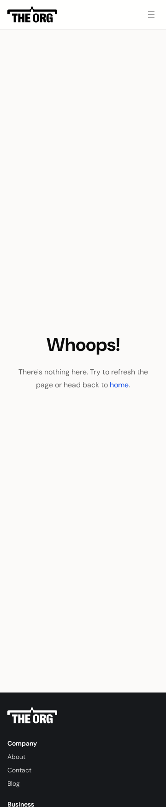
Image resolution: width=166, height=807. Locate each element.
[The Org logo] (32, 715)
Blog (13, 783)
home (119, 385)
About (16, 757)
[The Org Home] (32, 14)
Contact (19, 770)
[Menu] (151, 14)
